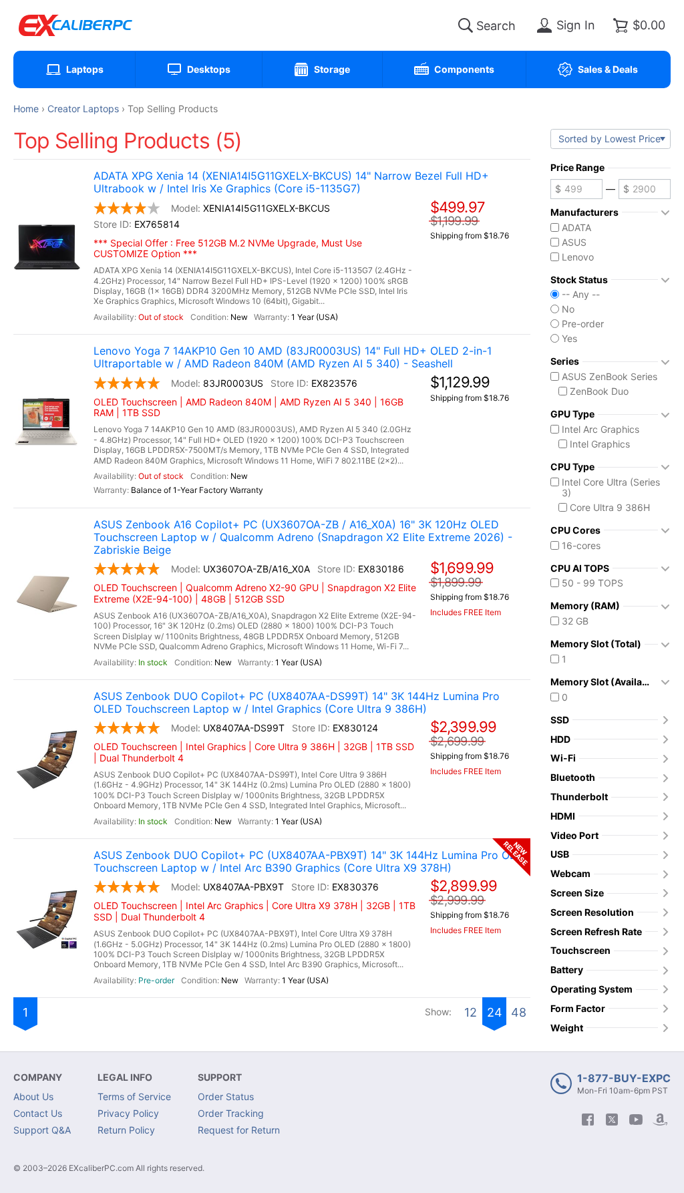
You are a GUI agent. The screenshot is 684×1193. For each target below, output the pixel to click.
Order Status (226, 1096)
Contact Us (37, 1113)
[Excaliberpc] (75, 25)
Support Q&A (42, 1130)
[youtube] (636, 1119)
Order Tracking (231, 1113)
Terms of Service (134, 1096)
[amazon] (660, 1119)
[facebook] (587, 1119)
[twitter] (612, 1119)
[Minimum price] (576, 189)
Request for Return (239, 1130)
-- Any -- (581, 294)
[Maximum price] (645, 189)
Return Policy (126, 1130)
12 (470, 1012)
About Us (33, 1096)
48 (518, 1012)
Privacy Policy (128, 1113)
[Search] (465, 25)
